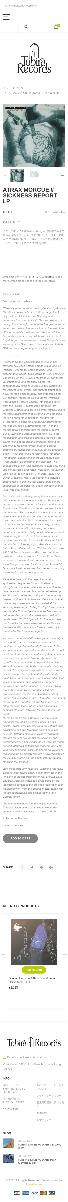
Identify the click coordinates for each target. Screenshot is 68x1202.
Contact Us (11, 1109)
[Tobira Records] (34, 57)
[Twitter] (32, 867)
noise (21, 88)
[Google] (51, 867)
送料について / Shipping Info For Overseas (15, 1089)
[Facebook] (22, 867)
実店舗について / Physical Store (13, 1101)
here (51, 276)
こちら (34, 276)
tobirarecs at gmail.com (33, 1057)
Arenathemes (34, 1184)
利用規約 (42, 1112)
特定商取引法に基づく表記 (50, 1104)
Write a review (55, 212)
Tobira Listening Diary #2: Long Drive (39, 1146)
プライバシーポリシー (49, 1095)
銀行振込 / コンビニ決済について (50, 1087)
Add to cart (34, 969)
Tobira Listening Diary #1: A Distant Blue (37, 1161)
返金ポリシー (44, 1119)
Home (6, 88)
